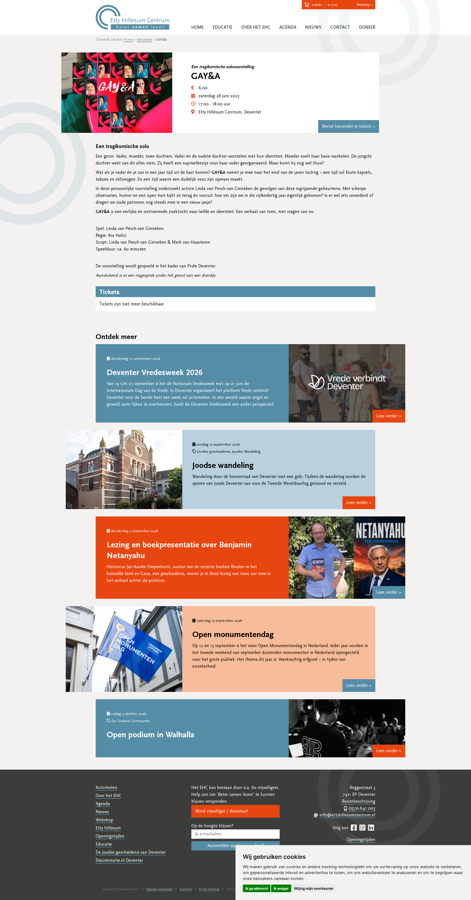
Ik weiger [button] (281, 888)
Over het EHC (255, 27)
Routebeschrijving (358, 801)
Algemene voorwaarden (159, 889)
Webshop (104, 820)
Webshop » (364, 5)
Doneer (367, 27)
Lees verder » (388, 416)
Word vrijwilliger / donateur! (221, 811)
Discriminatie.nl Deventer (119, 860)
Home (197, 27)
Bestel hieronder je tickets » (348, 126)
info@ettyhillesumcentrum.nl (347, 815)
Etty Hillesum (108, 828)
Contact (340, 27)
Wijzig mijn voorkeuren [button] (313, 888)
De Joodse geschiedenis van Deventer (131, 852)
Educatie (222, 27)
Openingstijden (110, 836)
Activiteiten (144, 40)
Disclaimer (186, 889)
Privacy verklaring (209, 889)
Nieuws (313, 27)
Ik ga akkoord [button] (256, 888)
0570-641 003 (362, 808)
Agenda (287, 27)
